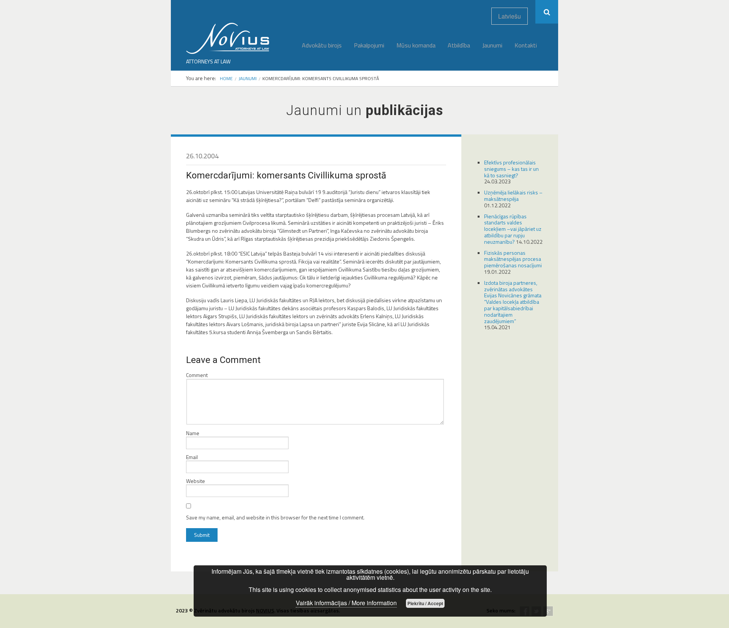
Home (226, 78)
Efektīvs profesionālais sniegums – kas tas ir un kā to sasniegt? (511, 168)
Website (195, 481)
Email (192, 457)
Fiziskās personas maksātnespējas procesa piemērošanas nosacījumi (513, 259)
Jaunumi (492, 45)
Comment (197, 375)
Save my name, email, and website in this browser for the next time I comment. (275, 517)
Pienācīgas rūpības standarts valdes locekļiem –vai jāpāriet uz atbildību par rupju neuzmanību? (512, 229)
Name (192, 433)
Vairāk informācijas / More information (346, 602)
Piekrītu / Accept (425, 603)
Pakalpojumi (369, 45)
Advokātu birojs (322, 45)
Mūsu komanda (416, 45)
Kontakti (525, 45)
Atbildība (459, 45)
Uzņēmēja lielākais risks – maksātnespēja (513, 195)
